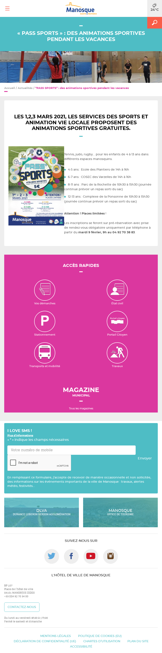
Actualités (25, 88)
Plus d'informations (20, 435)
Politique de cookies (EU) (100, 636)
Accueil (9, 88)
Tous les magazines (81, 408)
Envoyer (145, 458)
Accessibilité (81, 646)
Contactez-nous (22, 607)
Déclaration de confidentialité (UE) (45, 641)
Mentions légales (55, 636)
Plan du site (137, 641)
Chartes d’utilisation (101, 641)
